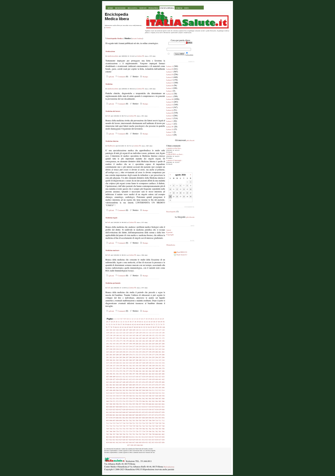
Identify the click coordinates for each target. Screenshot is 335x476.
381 (140, 371)
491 (146, 387)
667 (133, 415)
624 (110, 409)
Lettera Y (169, 132)
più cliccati (190, 140)
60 (128, 324)
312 (150, 360)
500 (117, 390)
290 (137, 357)
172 (163, 338)
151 (153, 335)
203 (146, 343)
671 (146, 415)
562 (143, 398)
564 (150, 398)
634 (143, 409)
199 (133, 343)
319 (114, 363)
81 (118, 327)
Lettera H (169, 85)
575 (127, 401)
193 (114, 343)
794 (137, 434)
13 (135, 319)
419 (146, 376)
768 (110, 431)
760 (143, 429)
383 (146, 371)
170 (156, 338)
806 (117, 437)
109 (133, 330)
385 (153, 371)
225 (159, 346)
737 (127, 426)
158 (117, 338)
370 (163, 368)
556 (123, 398)
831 (140, 440)
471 (140, 385)
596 (137, 404)
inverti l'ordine (137, 38)
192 (110, 343)
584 (156, 401)
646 (123, 412)
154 (163, 335)
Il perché (169, 232)
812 (137, 437)
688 (143, 418)
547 (153, 396)
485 (127, 387)
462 (110, 385)
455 (146, 382)
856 (163, 442)
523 (133, 393)
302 (117, 360)
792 (130, 434)
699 (120, 420)
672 (150, 415)
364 (143, 368)
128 (137, 332)
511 (153, 390)
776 (137, 431)
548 (156, 396)
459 (159, 382)
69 (149, 324)
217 (133, 346)
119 (107, 332)
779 (146, 431)
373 (114, 371)
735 (120, 426)
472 (143, 385)
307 (133, 360)
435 (140, 379)
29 (114, 322)
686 (137, 418)
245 (107, 352)
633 (140, 409)
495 (159, 387)
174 (110, 341)
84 (125, 327)
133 (153, 332)
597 (140, 404)
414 (130, 376)
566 (156, 398)
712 (163, 420)
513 (159, 390)
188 (156, 341)
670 (143, 415)
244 (163, 349)
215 (127, 346)
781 (153, 431)
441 (159, 379)
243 (159, 349)
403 (153, 374)
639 (159, 409)
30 (116, 322)
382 (143, 371)
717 (120, 423)
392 (117, 374)
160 (123, 338)
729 (159, 423)
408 (110, 376)
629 (127, 409)
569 (107, 401)
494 (156, 387)
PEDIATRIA (153, 8)
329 (146, 363)
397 (133, 374)
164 (137, 338)
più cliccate (190, 217)
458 (156, 382)
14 (137, 319)
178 (123, 341)
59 (126, 324)
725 (146, 423)
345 (140, 365)
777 (140, 431)
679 (114, 418)
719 (127, 423)
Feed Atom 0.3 (181, 254)
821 (107, 440)
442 (163, 379)
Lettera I (169, 88)
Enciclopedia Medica (115, 38)
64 (138, 324)
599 (146, 404)
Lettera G (169, 83)
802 (163, 434)
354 (110, 368)
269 (127, 354)
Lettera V (169, 124)
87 (132, 327)
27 (109, 322)
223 (153, 346)
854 (156, 442)
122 (117, 332)
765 (159, 429)
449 (127, 382)
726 (150, 423)
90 (139, 327)
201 (140, 343)
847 (133, 442)
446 (117, 382)
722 (137, 423)
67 (145, 324)
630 (130, 409)
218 (137, 346)
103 (114, 330)
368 (156, 368)
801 (159, 434)
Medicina (109, 84)
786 (110, 434)
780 (150, 431)
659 (107, 415)
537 (120, 396)
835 (153, 440)
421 (153, 376)
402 (150, 374)
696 (110, 420)
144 (130, 335)
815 (146, 437)
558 (130, 398)
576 (130, 401)
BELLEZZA (132, 8)
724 (143, 423)
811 (133, 437)
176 (117, 341)
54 (114, 324)
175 (114, 341)
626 (117, 409)
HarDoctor (111, 146)
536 (117, 396)
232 (123, 349)
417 (140, 376)
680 (117, 418)
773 (127, 431)
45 (152, 322)
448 (123, 382)
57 (121, 324)
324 (130, 363)
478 (163, 385)
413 (127, 376)
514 (163, 390)
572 (117, 401)
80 (116, 327)
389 (107, 374)
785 (107, 434)
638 (156, 409)
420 (150, 376)
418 (143, 376)
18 (146, 319)
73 (159, 324)
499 (114, 390)
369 (159, 368)
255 (140, 352)
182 (137, 341)
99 (161, 327)
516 (110, 393)
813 (140, 437)
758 (137, 429)
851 (146, 442)
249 (120, 352)
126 (130, 332)
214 (123, 346)
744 (150, 426)
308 (137, 360)
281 (107, 357)
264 (110, 354)
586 (163, 401)
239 (146, 349)
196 (123, 343)
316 (163, 360)
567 (159, 398)
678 (110, 418)
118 (163, 330)
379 (133, 371)
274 (143, 354)
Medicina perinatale (113, 283)
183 (140, 341)
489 (140, 387)
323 (127, 363)
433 (133, 379)
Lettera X (169, 129)
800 (156, 434)
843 (120, 442)
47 (156, 322)
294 (150, 357)
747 (159, 426)
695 (107, 420)
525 (140, 393)
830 (137, 440)
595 (133, 404)
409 (114, 376)
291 (140, 357)
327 (140, 363)
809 (127, 437)
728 (156, 423)
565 (153, 398)
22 (156, 319)
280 (163, 354)
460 (163, 382)
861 (141, 445)
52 (109, 324)
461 (107, 385)
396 (130, 374)
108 (130, 330)
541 (133, 396)
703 (133, 420)
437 (146, 379)
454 (143, 382)
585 (159, 401)
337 (114, 365)
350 (156, 365)
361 (133, 368)
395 (127, 374)
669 (140, 415)
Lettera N (169, 102)
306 (130, 360)
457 (153, 382)
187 (153, 341)
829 (133, 440)
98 (158, 327)
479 (107, 387)
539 (127, 396)
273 (140, 354)
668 (137, 415)
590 (117, 404)
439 (153, 379)
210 (110, 346)
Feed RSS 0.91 (182, 252)
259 (153, 352)
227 (107, 349)
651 (140, 412)
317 (107, 363)
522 (130, 393)
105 (120, 330)
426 (110, 379)
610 (123, 407)
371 (107, 371)
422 (156, 376)
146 (137, 335)
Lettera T (169, 118)
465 (120, 385)
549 (159, 396)
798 (150, 434)
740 (137, 426)
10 (128, 319)
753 (120, 429)
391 (114, 374)
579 (140, 401)
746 (156, 426)
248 (117, 352)
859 (135, 445)
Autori (168, 230)
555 (120, 398)
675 (159, 415)
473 (146, 385)
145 (133, 335)
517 (114, 393)
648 (130, 412)
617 (146, 407)
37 (133, 322)
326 (137, 363)
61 (131, 324)
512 (156, 390)
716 (117, 423)
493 (153, 387)
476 (156, 385)
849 (140, 442)
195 (120, 343)
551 (107, 398)
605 (107, 407)
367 (153, 368)
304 (123, 360)
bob (108, 116)
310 (143, 360)
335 (107, 365)
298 (163, 357)
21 (154, 319)
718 (123, 423)
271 (133, 354)
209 (107, 346)
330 (150, 363)
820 (163, 437)
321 (120, 363)
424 (163, 376)
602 (156, 404)
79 (114, 327)
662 (117, 415)
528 (150, 393)
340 (123, 365)
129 (140, 332)
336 (110, 365)
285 (120, 357)
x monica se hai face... (174, 148)
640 (163, 409)
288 (130, 357)
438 (150, 379)
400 (143, 374)
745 (153, 426)
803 (107, 437)
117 (159, 330)
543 (140, 396)
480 (110, 387)
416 (137, 376)
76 (106, 327)
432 (130, 379)
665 (127, 415)
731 (107, 426)
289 (133, 357)
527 (146, 393)
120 (110, 332)
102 (110, 330)
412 (123, 376)
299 (107, 360)
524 (137, 393)
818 (156, 437)
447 (120, 382)
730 (163, 423)
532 (163, 393)
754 (123, 429)
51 (107, 324)
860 (138, 445)
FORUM (179, 8)
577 (133, 401)
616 (143, 407)
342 (130, 365)
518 (117, 393)
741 (140, 426)
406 (163, 374)
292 (143, 357)
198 (130, 343)
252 (130, 352)
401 (146, 374)
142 (123, 335)
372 (110, 371)
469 (133, 385)
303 (120, 360)
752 (117, 429)
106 (123, 330)
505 (133, 390)
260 (156, 352)
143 (127, 335)
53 (112, 324)
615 (140, 407)
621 (159, 407)
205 (153, 343)
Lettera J (169, 91)
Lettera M (140, 56)
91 (142, 327)
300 (110, 360)
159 (120, 338)
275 (146, 354)
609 (120, 407)
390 (110, 374)
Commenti (121, 76)
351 (159, 365)
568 (163, 398)
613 (133, 407)
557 (127, 398)
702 (130, 420)
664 (123, 415)
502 (123, 390)
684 (130, 418)
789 (120, 434)
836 (156, 440)
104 (117, 330)
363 (140, 368)
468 (130, 385)
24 (161, 319)
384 (150, 371)
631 (133, 409)
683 (127, 418)
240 (150, 349)
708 (150, 420)
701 (127, 420)
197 (127, 343)
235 (133, 349)
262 (163, 352)
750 (110, 429)
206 (156, 343)
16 (142, 319)
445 (114, 382)
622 (163, 407)
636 (150, 409)
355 (114, 368)
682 (123, 418)
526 (143, 393)
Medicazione (110, 51)
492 (150, 387)
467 (127, 385)
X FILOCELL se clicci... (174, 154)
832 (143, 440)
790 (123, 434)
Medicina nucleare (112, 250)
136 (163, 332)
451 (133, 382)
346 (143, 365)
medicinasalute (112, 56)
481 (114, 387)
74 (161, 324)
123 (120, 332)
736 (123, 426)
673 (153, 415)
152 (156, 335)
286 (123, 357)
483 (120, 387)
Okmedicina (170, 245)
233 (127, 349)
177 (120, 341)
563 (146, 398)
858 (132, 445)
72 (156, 324)
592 (123, 404)
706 (143, 420)
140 (117, 335)
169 (153, 338)
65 (140, 324)
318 (110, 363)
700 (123, 420)
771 (120, 431)
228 (110, 349)
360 (130, 368)
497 (107, 390)
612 (130, 407)
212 (117, 346)
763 (153, 429)
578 (137, 401)
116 (156, 330)
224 (156, 346)
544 (143, 396)
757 (133, 429)
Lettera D (169, 74)
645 (120, 412)
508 (143, 390)
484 (123, 387)
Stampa (145, 76)
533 (107, 396)
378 (130, 371)
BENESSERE (120, 8)
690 (150, 418)
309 (140, 360)
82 (121, 327)
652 (143, 412)
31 (119, 322)
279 (159, 354)
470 (137, 385)
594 (130, 404)
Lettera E (169, 77)
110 (137, 330)
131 (146, 332)
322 (123, 363)
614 (137, 407)
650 (137, 412)
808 (123, 437)
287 (127, 357)
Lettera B (169, 69)
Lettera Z (169, 135)
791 (127, 434)
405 (159, 374)
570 (110, 401)
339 (120, 365)
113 (146, 330)
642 (110, 412)
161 (127, 338)
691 (153, 418)
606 (110, 407)
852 (150, 442)
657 (159, 412)
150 (150, 335)
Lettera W (169, 126)
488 (137, 387)
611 (127, 407)
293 (146, 357)
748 (163, 426)
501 (120, 390)
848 (137, 442)
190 (163, 341)
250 (123, 352)
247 (114, 352)
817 (153, 437)
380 (137, 371)
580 (143, 401)
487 (133, 387)
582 (150, 401)
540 (130, 396)
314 (156, 360)
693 (159, 418)
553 (114, 398)
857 (128, 445)
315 (159, 360)
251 (127, 352)
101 (107, 330)
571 (114, 401)
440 (156, 379)
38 (135, 322)
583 (153, 401)
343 (133, 365)
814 (143, 437)
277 (153, 354)
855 (159, 442)
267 (120, 354)
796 (143, 434)
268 (123, 354)
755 (127, 429)
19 (149, 319)
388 (163, 371)
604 (163, 404)
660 (110, 415)
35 (128, 322)
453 (140, 382)
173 (107, 341)
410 (117, 376)
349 (153, 365)
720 (130, 423)
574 (123, 401)
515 (107, 393)
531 (159, 393)
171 (159, 338)
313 (153, 360)
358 (123, 368)
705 (140, 420)
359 (127, 368)
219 (140, 346)
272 (137, 354)
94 (149, 327)
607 (114, 407)
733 (114, 426)
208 (163, 343)
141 (120, 335)
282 (110, 357)
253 (133, 352)
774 (130, 431)
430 (123, 379)
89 (137, 327)
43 (147, 322)
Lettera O (169, 104)
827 (127, 440)
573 (120, 401)
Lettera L (169, 96)
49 (161, 322)
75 (163, 324)
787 (114, 434)
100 (163, 327)
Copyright (170, 234)
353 (107, 368)
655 (153, 412)
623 (107, 409)
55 (116, 324)
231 (120, 349)
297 (159, 357)
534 (110, 396)
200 (137, 343)
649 (133, 412)
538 (123, 396)
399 (140, 374)
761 (146, 429)
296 (156, 357)
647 (127, 412)
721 (133, 423)
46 (154, 322)
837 (159, 440)
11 (130, 319)
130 (143, 332)
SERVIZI (142, 8)
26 (107, 322)
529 (153, 393)
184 (143, 341)
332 (156, 363)
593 (127, 404)
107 (127, 330)
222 (150, 346)
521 (127, 393)
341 (127, 365)
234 (130, 349)
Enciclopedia (171, 211)
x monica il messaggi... (174, 160)
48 (159, 322)
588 (110, 404)
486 (130, 387)
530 (156, 393)
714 (110, 423)
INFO (186, 8)
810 (130, 437)
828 (130, 440)
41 (142, 322)
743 (146, 426)
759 (140, 429)
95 (151, 327)
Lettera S (169, 115)
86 (130, 327)
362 (137, 368)
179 (127, 341)
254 (137, 352)
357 (120, 368)
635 (146, 409)
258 (150, 352)
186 (150, 341)
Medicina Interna (111, 141)
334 (163, 363)
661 (114, 415)
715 (114, 423)
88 (135, 327)
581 (146, 401)
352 (163, 365)
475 (153, 385)
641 (107, 412)
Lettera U (169, 121)
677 (107, 418)
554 (117, 398)
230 (117, 349)
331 (153, 363)
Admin (108, 27)
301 (114, 360)
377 (127, 371)
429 (120, 379)
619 (153, 407)
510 (150, 390)
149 (146, 335)
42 (145, 322)
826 (123, 440)
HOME (110, 8)
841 (114, 442)
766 (163, 429)
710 (156, 420)
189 (159, 341)
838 (163, 440)
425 (107, 379)
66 (142, 324)
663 (120, 415)
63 (135, 324)
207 (159, 343)
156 (110, 338)
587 (107, 404)
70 (152, 324)
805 (114, 437)
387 (159, 371)
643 (114, 412)
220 (143, 346)
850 (143, 442)
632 (137, 409)
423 (159, 376)
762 (150, 429)
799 (153, 434)
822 (110, 440)
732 (110, 426)
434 (137, 379)
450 (130, 382)
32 (121, 322)
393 (120, 374)
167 (146, 338)
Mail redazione (169, 467)
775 (133, 431)
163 (133, 338)
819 (159, 437)
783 (159, 431)
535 (114, 396)
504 (130, 390)
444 (110, 382)
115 (153, 330)
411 (120, 376)
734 (117, 426)
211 (114, 346)
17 (144, 319)
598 (143, 404)
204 (150, 343)
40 (140, 322)
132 (150, 332)
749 (107, 429)
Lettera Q (169, 110)
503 (127, 390)
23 (158, 319)
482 (117, 387)
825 (120, 440)
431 (127, 379)
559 (133, 398)
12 (132, 319)
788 (117, 434)
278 (156, 354)
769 (114, 431)
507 (140, 390)
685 (133, 418)
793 (133, 434)
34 (126, 322)
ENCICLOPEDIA (167, 8)
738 (130, 426)
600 (150, 404)
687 (140, 418)
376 (123, 371)
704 (137, 420)
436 (143, 379)
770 (117, 431)
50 (163, 322)
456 (150, 382)
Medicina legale (111, 217)
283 (114, 357)
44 (149, 322)
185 (146, 341)
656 (156, 412)
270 (130, 354)
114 (150, 330)
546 (150, 396)
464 (117, 385)
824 (117, 440)
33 (123, 322)
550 (163, 396)
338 (117, 365)
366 (150, 368)
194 (117, 343)
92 (144, 327)
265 (114, 354)
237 (140, 349)
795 (140, 434)
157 (114, 338)
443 (107, 382)
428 (117, 379)
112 (143, 330)
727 (153, 423)
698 (117, 420)
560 (137, 398)
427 (114, 379)
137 (107, 335)
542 (137, 396)
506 (137, 390)
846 (130, 442)
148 (143, 335)
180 (130, 341)
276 (150, 354)
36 (131, 322)
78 (111, 327)
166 (143, 338)
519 (120, 393)
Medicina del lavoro (112, 111)
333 (159, 363)
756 (130, 429)
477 (159, 385)
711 (159, 420)
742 (143, 426)
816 (150, 437)
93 (146, 327)
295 (153, 357)
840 (110, 442)
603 (159, 404)
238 (143, 349)
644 (117, 412)
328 (143, 363)
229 (114, 349)
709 (153, 420)
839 (107, 442)
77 (109, 327)
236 (137, 349)
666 (130, 415)
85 (128, 327)
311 (146, 360)
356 (117, 368)
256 (143, 352)
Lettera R (169, 113)
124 (123, 332)
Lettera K (169, 94)
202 (143, 343)
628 (123, 409)
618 (150, 407)
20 (151, 319)
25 (163, 319)
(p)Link (111, 76)
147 (140, 335)
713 (107, 423)
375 (120, 371)
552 (110, 398)
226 (163, 346)
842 (117, 442)
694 (163, 418)
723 (140, 423)
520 (123, 393)
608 (117, 407)
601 (153, 404)
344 (137, 365)
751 (114, 429)
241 (153, 349)
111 (140, 330)
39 (138, 322)
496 (163, 387)
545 (146, 396)
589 (114, 404)
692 (156, 418)
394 (123, 374)
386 (156, 371)
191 (107, 343)
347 (146, 365)
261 (159, 352)
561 (140, 398)
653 (146, 412)
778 (143, 431)
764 (156, 429)
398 (137, 374)
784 (163, 431)
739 (133, 426)
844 (123, 442)
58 (123, 324)
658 (163, 412)
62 (133, 324)
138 (110, 335)
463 (114, 385)
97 (156, 327)
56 (119, 324)
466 (123, 385)
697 (114, 420)
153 (159, 335)
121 (114, 332)
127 (133, 332)
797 (146, 434)
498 (110, 390)
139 (114, 335)
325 (133, 363)
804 (110, 437)
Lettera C (169, 72)
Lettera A (169, 66)
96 (154, 327)
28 (112, 322)
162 (130, 338)
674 (156, 415)
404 (156, 374)
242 (156, 349)
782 (156, 431)
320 (117, 363)
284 (117, 357)
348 (150, 365)
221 (146, 346)
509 (146, 390)
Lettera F (169, 80)
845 (127, 442)
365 (146, 368)
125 (127, 332)
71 (154, 324)
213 (120, 346)
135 (159, 332)
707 (146, 420)
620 (156, 407)
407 (107, 376)
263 (107, 354)
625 (114, 409)
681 (120, 418)
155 (107, 338)
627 (120, 409)
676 (163, 415)
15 (139, 319)
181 (133, 341)
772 (123, 431)
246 (110, 352)
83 (123, 327)
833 (146, 440)
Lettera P (169, 107)
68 (147, 324)
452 (137, 382)
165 (140, 338)
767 (107, 431)
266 (117, 354)
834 (150, 440)
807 (120, 437)
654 (150, 412)
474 (150, 385)
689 (146, 418)
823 (114, 440)
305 (127, 360)
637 (153, 409)
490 (143, 387)
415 (133, 376)
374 (117, 371)
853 (153, 442)
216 (130, 346)
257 (146, 352)
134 (156, 332)
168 (150, 338)
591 (120, 404)
